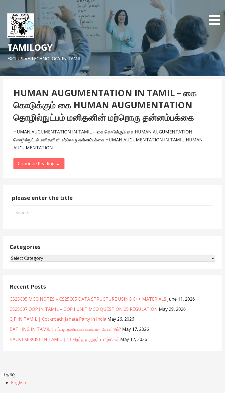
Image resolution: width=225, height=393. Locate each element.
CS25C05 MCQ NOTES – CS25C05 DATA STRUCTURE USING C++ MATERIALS (88, 299)
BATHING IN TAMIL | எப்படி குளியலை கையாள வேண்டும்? (65, 329)
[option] (118, 383)
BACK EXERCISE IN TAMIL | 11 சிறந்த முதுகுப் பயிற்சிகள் (64, 339)
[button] (216, 13)
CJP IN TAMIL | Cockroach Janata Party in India (58, 319)
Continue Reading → (39, 164)
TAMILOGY (29, 47)
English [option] (18, 383)
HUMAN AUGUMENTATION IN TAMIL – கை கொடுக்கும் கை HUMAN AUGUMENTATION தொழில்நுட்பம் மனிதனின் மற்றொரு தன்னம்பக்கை (105, 105)
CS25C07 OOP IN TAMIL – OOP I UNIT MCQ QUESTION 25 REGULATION (84, 309)
